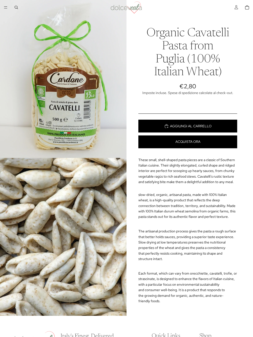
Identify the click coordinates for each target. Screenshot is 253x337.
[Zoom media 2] (63, 237)
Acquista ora (187, 141)
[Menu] (5, 7)
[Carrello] (247, 7)
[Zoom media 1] (63, 79)
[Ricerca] (16, 7)
